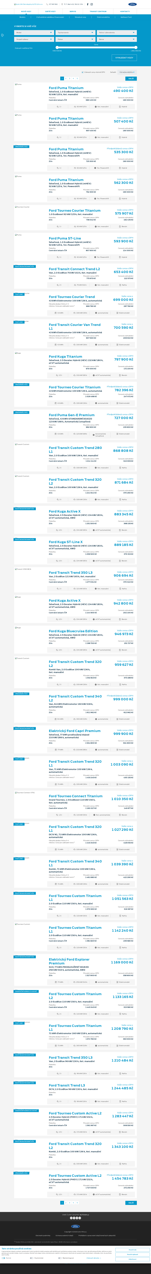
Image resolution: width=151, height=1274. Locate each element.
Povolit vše (132, 1250)
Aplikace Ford (126, 17)
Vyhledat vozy (124, 57)
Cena (96, 45)
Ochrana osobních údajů (64, 1236)
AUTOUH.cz (84, 1215)
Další (131, 78)
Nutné (8, 1258)
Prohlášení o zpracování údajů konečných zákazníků (97, 1236)
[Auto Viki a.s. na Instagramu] (93, 4)
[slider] (57, 47)
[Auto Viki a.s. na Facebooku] (89, 4)
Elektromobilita (103, 17)
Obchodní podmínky (43, 1236)
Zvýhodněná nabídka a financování (50, 17)
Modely (22, 17)
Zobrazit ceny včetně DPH (94, 72)
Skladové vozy (80, 17)
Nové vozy (26, 11)
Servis (73, 11)
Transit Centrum (98, 11)
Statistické (38, 1258)
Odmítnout (132, 1259)
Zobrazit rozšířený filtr (24, 48)
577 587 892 (53, 4)
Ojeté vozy (50, 11)
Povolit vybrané (132, 1254)
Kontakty (125, 11)
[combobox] (34, 32)
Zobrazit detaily (93, 1258)
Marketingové (68, 1258)
